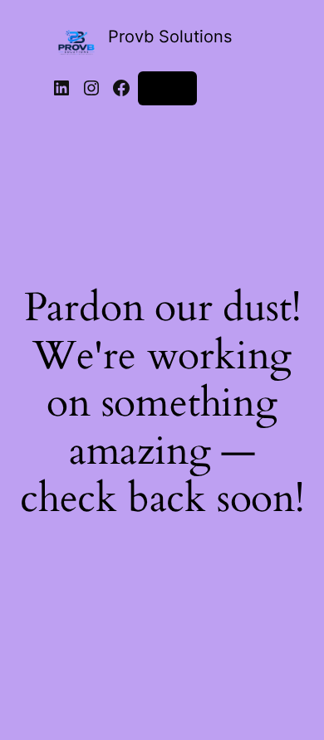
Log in (167, 87)
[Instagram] (91, 88)
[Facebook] (121, 88)
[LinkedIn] (61, 88)
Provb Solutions (170, 36)
